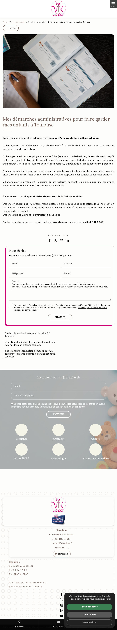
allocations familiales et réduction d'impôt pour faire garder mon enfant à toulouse (30, 343)
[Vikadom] (58, 8)
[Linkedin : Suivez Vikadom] (61, 610)
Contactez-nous (58, 624)
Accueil (6, 22)
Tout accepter (90, 606)
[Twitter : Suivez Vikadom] (61, 599)
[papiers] (58, 71)
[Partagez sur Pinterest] (61, 240)
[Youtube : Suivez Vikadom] (61, 615)
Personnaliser (90, 622)
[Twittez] (55, 240)
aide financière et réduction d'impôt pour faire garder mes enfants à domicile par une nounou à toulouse (30, 354)
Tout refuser (89, 614)
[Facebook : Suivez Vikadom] (61, 594)
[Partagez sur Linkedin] (67, 240)
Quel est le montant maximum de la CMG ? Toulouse (27, 334)
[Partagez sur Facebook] (50, 240)
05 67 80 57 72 (62, 548)
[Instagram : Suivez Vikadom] (61, 605)
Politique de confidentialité (56, 407)
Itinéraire (19, 624)
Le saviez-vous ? (19, 22)
